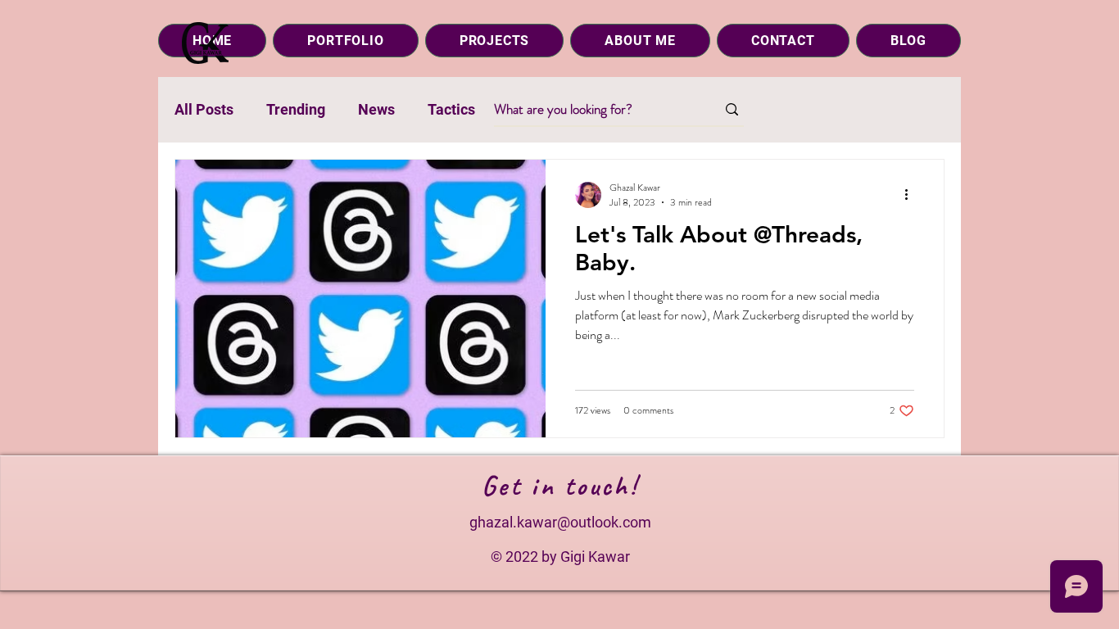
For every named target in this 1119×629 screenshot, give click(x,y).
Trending (295, 109)
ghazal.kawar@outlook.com (560, 522)
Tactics (451, 109)
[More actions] (912, 195)
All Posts (203, 109)
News (376, 109)
